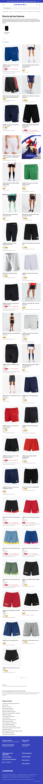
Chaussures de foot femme (7, 708)
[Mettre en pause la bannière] (38, 1)
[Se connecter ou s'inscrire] (36, 4)
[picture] (11, 53)
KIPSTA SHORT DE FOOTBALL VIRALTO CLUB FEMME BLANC (30, 365)
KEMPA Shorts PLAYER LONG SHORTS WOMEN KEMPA (30, 125)
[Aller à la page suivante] (25, 677)
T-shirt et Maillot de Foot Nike (8, 732)
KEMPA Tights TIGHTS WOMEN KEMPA (30, 487)
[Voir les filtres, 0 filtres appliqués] (3, 39)
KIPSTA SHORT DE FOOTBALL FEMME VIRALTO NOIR (11, 184)
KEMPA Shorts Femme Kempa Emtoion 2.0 (11, 518)
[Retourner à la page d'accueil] (20, 4)
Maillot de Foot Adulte (6, 714)
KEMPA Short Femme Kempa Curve (30, 610)
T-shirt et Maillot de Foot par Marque (9, 722)
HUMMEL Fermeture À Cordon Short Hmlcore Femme (11, 65)
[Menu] (3, 4)
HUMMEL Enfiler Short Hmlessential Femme (30, 274)
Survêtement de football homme (8, 734)
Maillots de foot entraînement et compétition (11, 713)
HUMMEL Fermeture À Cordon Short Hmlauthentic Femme (11, 456)
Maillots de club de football (7, 721)
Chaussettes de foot (6, 718)
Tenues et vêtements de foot (8, 709)
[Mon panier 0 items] (39, 4)
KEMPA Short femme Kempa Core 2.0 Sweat (11, 668)
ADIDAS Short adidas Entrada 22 (10, 273)
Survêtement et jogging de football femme (10, 703)
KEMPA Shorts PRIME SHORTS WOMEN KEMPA (30, 580)
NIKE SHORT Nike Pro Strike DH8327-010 (12, 333)
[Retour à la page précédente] (17, 677)
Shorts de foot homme (7, 33)
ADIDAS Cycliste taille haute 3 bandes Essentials (30, 96)
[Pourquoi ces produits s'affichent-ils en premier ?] (2, 42)
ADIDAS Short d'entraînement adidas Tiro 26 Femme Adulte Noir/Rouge (11, 96)
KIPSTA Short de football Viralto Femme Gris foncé (12, 396)
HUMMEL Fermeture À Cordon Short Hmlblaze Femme (11, 304)
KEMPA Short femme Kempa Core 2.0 (30, 640)
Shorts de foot (5, 705)
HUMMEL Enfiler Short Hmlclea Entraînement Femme (9, 244)
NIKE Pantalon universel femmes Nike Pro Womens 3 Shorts (30, 215)
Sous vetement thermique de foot (9, 719)
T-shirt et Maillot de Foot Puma (8, 724)
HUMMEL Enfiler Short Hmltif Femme (11, 364)
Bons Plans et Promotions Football (9, 726)
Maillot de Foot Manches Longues (9, 711)
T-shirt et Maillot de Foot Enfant (8, 716)
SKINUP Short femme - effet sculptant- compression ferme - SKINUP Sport (11, 156)
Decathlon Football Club (7, 729)
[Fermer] (40, 1)
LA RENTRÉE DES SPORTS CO (31, 155)
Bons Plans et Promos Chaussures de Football (11, 727)
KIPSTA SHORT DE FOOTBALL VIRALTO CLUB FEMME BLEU (30, 65)
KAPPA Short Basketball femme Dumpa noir (31, 244)
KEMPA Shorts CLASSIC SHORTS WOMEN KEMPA (29, 456)
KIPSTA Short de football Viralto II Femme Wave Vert (10, 215)
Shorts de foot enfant (6, 706)
